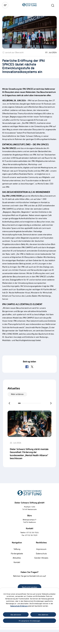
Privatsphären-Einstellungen (29, 621)
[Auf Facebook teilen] (26, 366)
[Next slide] (51, 403)
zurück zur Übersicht (14, 52)
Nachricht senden (29, 587)
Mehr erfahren (17, 394)
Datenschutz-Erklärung (18, 606)
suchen (52, 5)
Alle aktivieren (15, 615)
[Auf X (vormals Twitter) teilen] (32, 366)
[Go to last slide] (10, 403)
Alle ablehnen (43, 615)
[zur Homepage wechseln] (29, 21)
